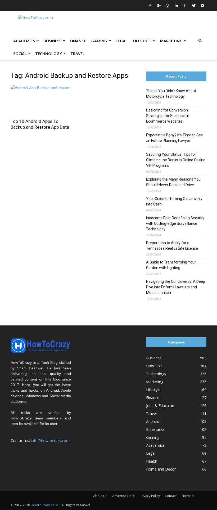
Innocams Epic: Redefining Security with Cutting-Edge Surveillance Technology (175, 223)
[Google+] (159, 5)
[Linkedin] (176, 5)
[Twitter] (194, 5)
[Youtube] (202, 5)
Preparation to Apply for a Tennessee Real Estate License (172, 245)
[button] (200, 40)
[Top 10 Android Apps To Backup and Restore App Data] (41, 100)
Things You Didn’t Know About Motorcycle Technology (171, 94)
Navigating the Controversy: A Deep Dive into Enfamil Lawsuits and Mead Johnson (175, 287)
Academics (24, 40)
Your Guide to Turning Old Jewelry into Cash (174, 201)
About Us (100, 496)
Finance (78, 40)
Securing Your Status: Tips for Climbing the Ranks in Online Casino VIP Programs (175, 160)
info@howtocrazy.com (50, 440)
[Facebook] (150, 5)
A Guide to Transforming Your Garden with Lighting (171, 265)
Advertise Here (123, 496)
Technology (48, 53)
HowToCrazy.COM (44, 505)
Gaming (99, 40)
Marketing (171, 40)
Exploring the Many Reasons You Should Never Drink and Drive (173, 182)
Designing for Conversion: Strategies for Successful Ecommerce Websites (167, 115)
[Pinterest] (185, 5)
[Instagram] (167, 5)
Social (20, 53)
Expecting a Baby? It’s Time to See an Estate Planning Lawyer (174, 138)
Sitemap (188, 496)
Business (52, 40)
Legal (122, 40)
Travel (77, 53)
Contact (171, 496)
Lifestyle (142, 40)
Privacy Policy (150, 496)
